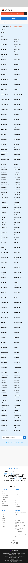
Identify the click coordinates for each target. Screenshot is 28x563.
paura (23, 480)
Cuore (3, 522)
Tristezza (17, 506)
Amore (3, 520)
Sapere (8, 9)
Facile (16, 495)
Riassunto (17, 500)
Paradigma (18, 502)
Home (2, 22)
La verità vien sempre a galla (20, 513)
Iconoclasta (5, 503)
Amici (3, 524)
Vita (3, 512)
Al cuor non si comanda (18, 532)
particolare (6, 480)
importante (11, 472)
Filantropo (4, 493)
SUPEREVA (17, 554)
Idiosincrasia (5, 495)
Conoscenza (18, 498)
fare (10, 480)
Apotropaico (5, 505)
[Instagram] (10, 543)
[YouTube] (17, 543)
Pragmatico (18, 497)
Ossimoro (4, 491)
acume (18, 478)
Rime (6, 22)
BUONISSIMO (11, 554)
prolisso (21, 474)
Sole (3, 514)
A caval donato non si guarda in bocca (20, 535)
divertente (10, 476)
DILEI (15, 553)
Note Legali (11, 556)
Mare (3, 518)
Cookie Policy (21, 556)
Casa (3, 516)
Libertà (17, 493)
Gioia (16, 504)
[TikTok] (14, 543)
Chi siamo (6, 556)
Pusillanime (5, 497)
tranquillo (20, 476)
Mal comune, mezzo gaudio (20, 526)
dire (6, 471)
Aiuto (18, 557)
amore (18, 480)
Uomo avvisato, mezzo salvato (19, 516)
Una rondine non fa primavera (20, 519)
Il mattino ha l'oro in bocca (20, 522)
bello (14, 480)
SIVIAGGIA (18, 553)
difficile (5, 478)
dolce (16, 474)
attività (21, 472)
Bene (3, 526)
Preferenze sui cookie (12, 557)
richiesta (17, 472)
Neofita (4, 501)
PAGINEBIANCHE (6, 553)
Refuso (3, 499)
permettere (11, 478)
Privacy (16, 556)
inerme (24, 478)
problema (9, 473)
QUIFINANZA (23, 553)
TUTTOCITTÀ (11, 553)
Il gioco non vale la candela (19, 529)
